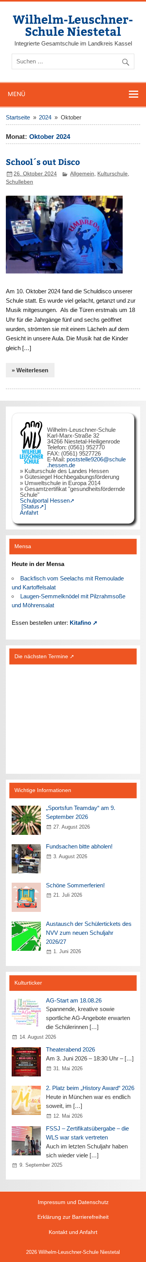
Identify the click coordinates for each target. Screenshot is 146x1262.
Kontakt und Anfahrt (73, 1232)
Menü (16, 94)
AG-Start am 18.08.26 (74, 1000)
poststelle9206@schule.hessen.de (86, 462)
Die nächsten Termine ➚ (44, 656)
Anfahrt (29, 512)
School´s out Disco (43, 161)
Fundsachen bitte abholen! (79, 846)
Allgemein (82, 174)
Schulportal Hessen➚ (47, 500)
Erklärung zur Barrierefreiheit (73, 1217)
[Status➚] (33, 506)
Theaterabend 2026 (70, 1049)
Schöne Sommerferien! (75, 885)
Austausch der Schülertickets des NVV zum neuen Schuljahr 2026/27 (89, 932)
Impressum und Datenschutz (73, 1202)
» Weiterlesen (30, 370)
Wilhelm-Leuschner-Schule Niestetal (73, 25)
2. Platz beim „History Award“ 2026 (90, 1088)
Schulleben (19, 182)
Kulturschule (112, 174)
